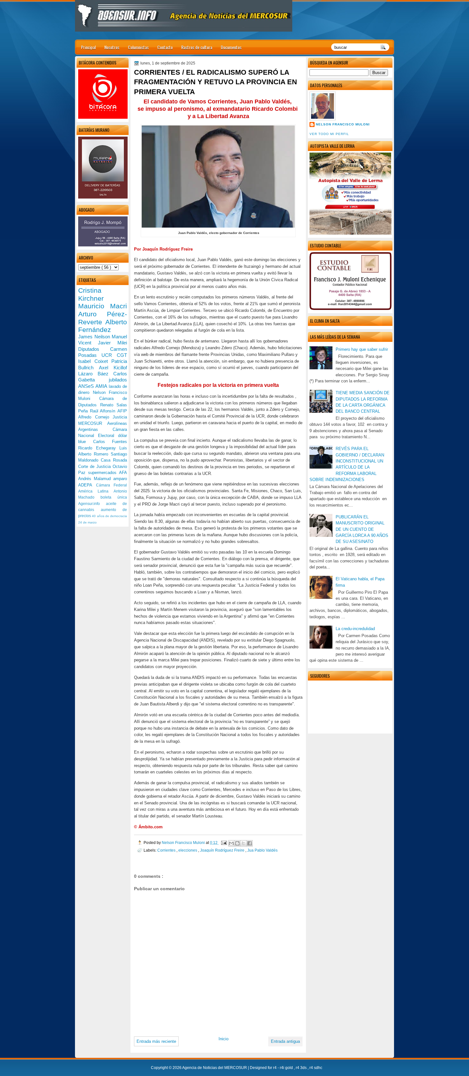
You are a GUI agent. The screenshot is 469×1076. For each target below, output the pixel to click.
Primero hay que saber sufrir (362, 349)
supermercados (103, 472)
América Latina (96, 491)
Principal (88, 47)
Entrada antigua (285, 1041)
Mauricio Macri (102, 306)
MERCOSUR (92, 423)
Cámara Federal (111, 485)
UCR (109, 355)
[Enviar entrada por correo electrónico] (223, 842)
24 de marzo (87, 522)
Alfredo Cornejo (95, 417)
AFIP (122, 411)
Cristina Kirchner (91, 294)
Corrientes (166, 850)
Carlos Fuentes (110, 441)
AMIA (101, 386)
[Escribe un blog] (237, 843)
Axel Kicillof (113, 367)
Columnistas (138, 47)
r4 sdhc (315, 1067)
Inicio (223, 1038)
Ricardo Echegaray (98, 448)
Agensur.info (92, 504)
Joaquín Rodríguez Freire (222, 850)
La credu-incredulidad (355, 628)
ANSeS (86, 386)
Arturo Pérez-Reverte (102, 318)
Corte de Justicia (95, 466)
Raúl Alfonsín (103, 411)
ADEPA (87, 485)
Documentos (231, 47)
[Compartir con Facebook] (249, 843)
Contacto (165, 47)
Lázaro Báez (95, 373)
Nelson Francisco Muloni (343, 124)
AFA (123, 472)
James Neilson (95, 336)
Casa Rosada (114, 460)
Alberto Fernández (102, 326)
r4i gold (287, 1067)
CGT (122, 355)
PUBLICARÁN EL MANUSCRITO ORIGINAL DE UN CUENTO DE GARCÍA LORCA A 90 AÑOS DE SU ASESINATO (362, 529)
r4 (275, 1067)
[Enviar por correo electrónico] (231, 843)
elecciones (188, 850)
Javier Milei (112, 342)
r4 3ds (302, 1067)
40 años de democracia (109, 516)
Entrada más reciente (156, 1041)
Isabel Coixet (94, 361)
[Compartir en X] (243, 843)
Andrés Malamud (95, 478)
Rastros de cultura (196, 47)
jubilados (118, 379)
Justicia (120, 417)
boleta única (113, 497)
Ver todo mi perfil (329, 134)
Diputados (94, 349)
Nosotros (111, 47)
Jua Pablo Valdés (262, 850)
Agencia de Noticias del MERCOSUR (215, 1067)
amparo (120, 478)
